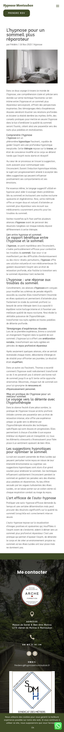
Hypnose (38, 44)
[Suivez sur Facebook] (35, 653)
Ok (32, 727)
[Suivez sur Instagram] (29, 653)
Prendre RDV (16, 13)
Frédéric (14, 44)
